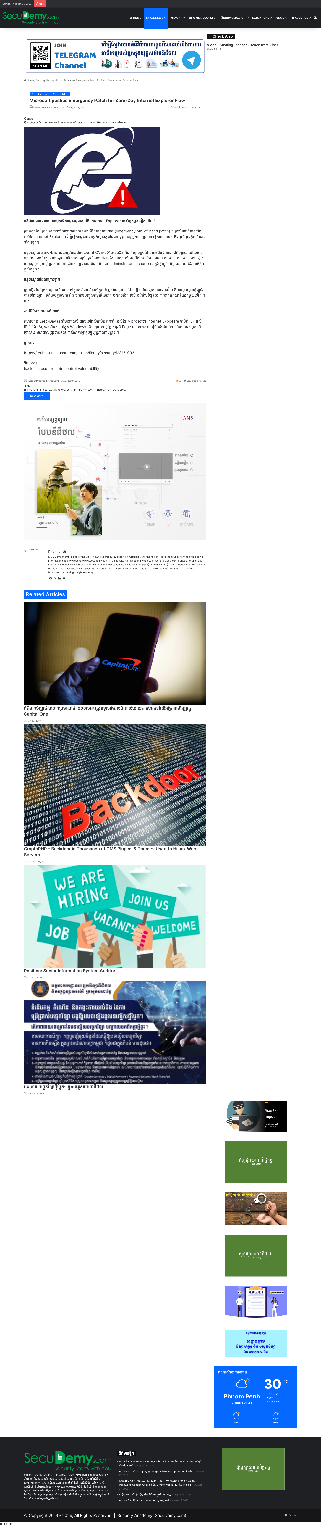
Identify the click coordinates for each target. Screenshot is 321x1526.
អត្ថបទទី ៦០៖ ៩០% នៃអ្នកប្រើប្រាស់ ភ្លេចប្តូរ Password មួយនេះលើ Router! (156, 1471)
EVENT (177, 17)
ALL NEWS (156, 17)
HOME (137, 17)
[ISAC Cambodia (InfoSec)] (115, 55)
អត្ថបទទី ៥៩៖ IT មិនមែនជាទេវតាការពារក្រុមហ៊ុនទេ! (144, 1500)
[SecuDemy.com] (31, 18)
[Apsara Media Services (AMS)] (115, 471)
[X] (4, 1523)
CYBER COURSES (204, 17)
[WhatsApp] (7, 1523)
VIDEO (280, 17)
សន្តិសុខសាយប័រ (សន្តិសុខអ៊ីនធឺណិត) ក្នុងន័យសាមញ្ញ (145, 1494)
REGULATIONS (259, 17)
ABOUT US (301, 17)
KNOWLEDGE (232, 17)
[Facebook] (1, 1523)
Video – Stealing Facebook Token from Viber (242, 45)
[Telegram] (10, 1523)
